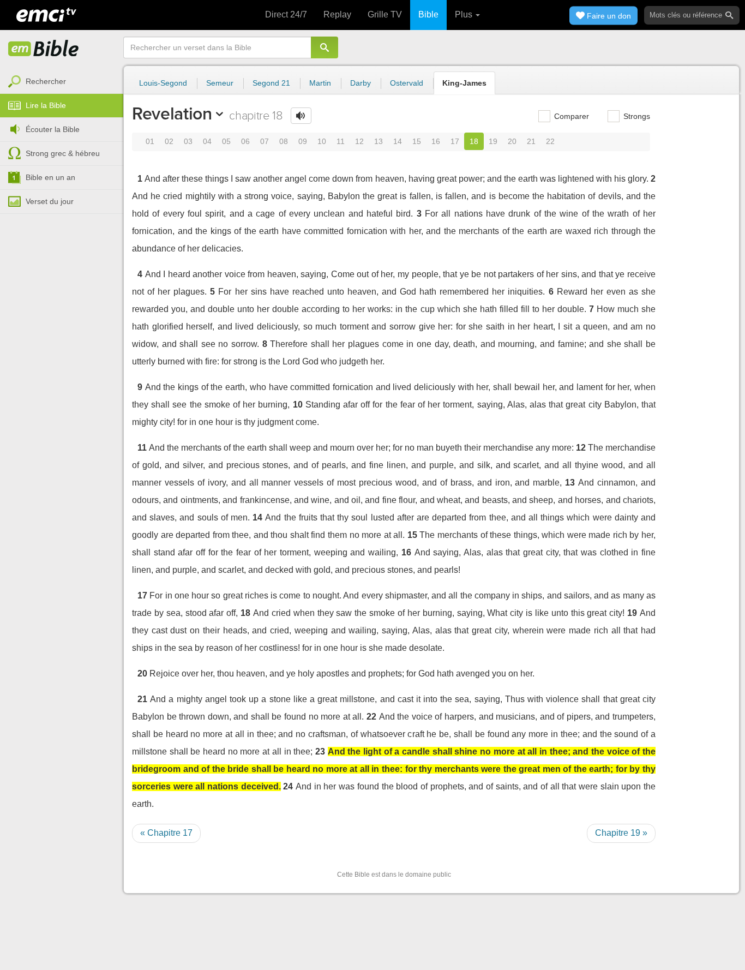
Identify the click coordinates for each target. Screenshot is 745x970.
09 (302, 141)
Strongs (635, 116)
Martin (320, 83)
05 (226, 141)
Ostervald (406, 83)
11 (341, 141)
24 (288, 786)
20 (512, 141)
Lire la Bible (46, 105)
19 (493, 141)
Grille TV (385, 14)
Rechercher (46, 81)
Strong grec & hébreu (63, 153)
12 (359, 141)
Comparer (570, 116)
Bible (428, 14)
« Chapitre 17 (166, 832)
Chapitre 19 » (621, 832)
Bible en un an (50, 177)
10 (321, 141)
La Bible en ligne (43, 49)
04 (207, 141)
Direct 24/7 (286, 14)
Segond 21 (271, 83)
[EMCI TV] (46, 13)
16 (435, 141)
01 (150, 141)
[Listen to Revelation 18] (301, 115)
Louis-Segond (163, 83)
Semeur (219, 83)
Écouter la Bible (53, 129)
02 (169, 141)
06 (245, 141)
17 (454, 141)
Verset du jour (50, 201)
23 (320, 751)
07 (264, 141)
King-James (464, 83)
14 (397, 141)
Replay (337, 14)
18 (474, 141)
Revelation (172, 113)
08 (283, 141)
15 (416, 141)
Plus (464, 14)
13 (378, 141)
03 (188, 141)
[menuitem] (61, 82)
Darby (360, 83)
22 (550, 141)
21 (531, 141)
